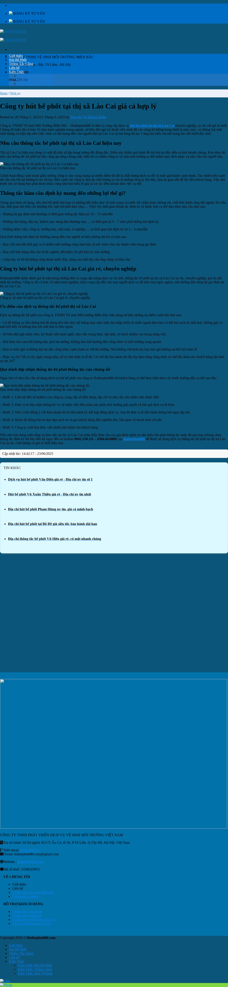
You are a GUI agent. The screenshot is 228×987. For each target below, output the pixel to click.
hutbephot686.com (30, 862)
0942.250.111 (29, 850)
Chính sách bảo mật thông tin (32, 892)
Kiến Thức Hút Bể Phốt (35, 76)
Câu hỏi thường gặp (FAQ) (31, 923)
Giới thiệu (16, 56)
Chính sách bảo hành (27, 911)
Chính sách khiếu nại (27, 915)
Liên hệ (14, 68)
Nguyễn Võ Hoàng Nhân (88, 117)
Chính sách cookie (25, 896)
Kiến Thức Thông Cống (35, 80)
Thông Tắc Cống (21, 64)
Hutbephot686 (134, 439)
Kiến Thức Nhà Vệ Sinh (35, 84)
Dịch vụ (15, 93)
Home (4, 93)
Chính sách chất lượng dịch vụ (33, 919)
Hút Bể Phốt (17, 60)
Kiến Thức (16, 72)
